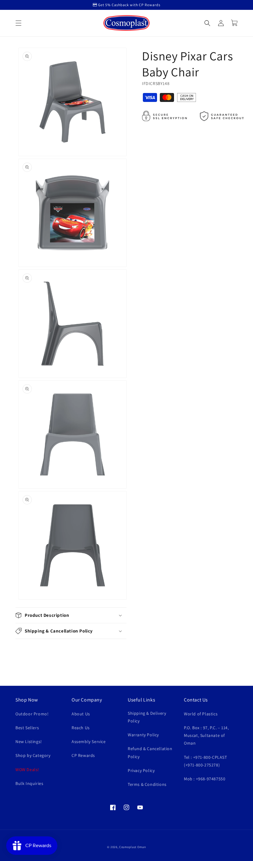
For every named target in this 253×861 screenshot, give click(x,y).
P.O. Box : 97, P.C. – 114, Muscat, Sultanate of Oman (206, 735)
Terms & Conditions (147, 784)
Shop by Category (33, 755)
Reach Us (81, 727)
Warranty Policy (143, 735)
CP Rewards (83, 755)
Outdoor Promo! (31, 714)
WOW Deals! (27, 769)
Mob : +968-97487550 (204, 779)
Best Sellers (27, 727)
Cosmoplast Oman (132, 847)
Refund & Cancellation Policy (150, 752)
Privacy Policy (141, 770)
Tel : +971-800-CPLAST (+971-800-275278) (205, 761)
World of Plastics (201, 714)
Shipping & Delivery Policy (147, 717)
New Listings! (28, 741)
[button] (18, 23)
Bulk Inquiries (29, 783)
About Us (81, 714)
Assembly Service (89, 741)
